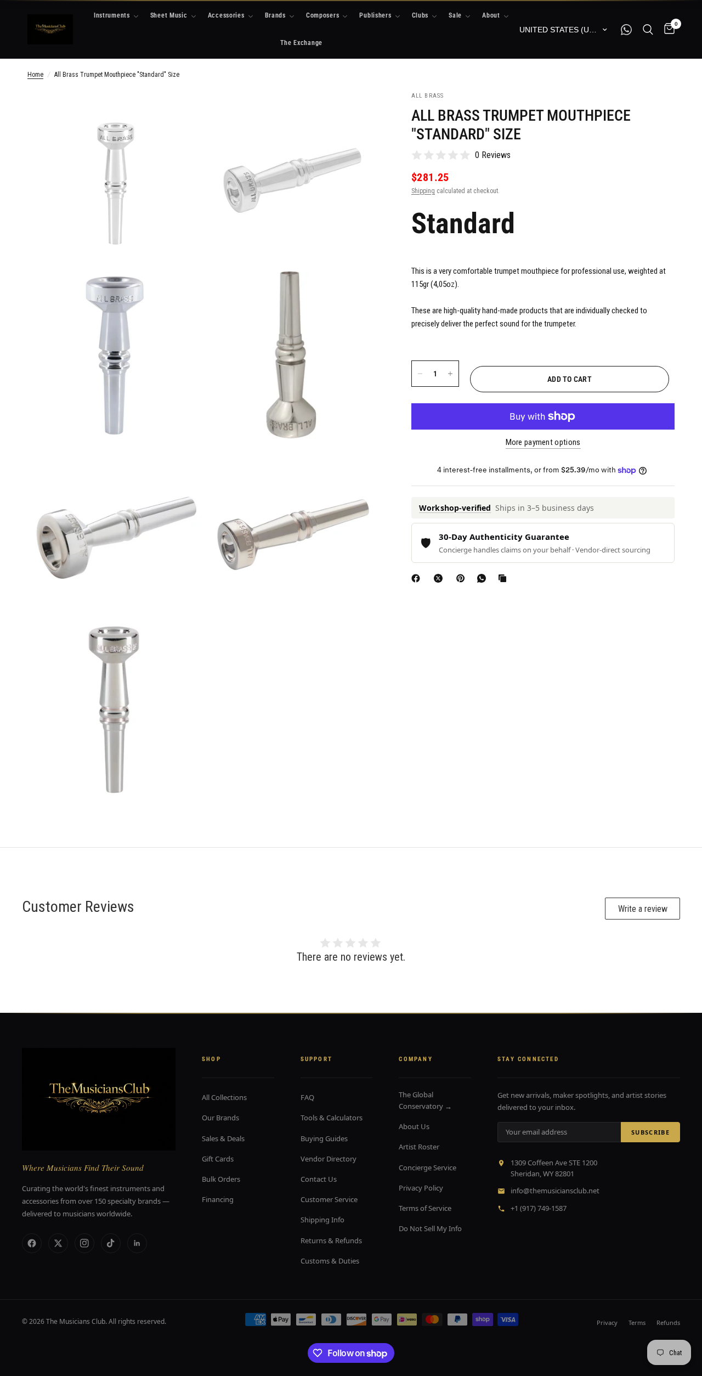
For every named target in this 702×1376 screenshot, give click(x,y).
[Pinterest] (462, 578)
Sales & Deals (223, 1138)
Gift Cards (218, 1159)
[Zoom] (179, 114)
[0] (667, 29)
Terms (637, 1322)
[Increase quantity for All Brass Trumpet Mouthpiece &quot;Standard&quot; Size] (450, 373)
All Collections (224, 1097)
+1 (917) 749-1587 (539, 1208)
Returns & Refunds (331, 1240)
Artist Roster (419, 1147)
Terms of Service (425, 1208)
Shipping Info (322, 1220)
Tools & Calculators (332, 1118)
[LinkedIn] (137, 1243)
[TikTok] (111, 1243)
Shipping (423, 191)
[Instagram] (84, 1243)
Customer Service (329, 1199)
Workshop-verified (455, 508)
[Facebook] (417, 578)
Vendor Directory (328, 1159)
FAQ (307, 1097)
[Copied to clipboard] (504, 578)
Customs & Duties (330, 1261)
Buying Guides (324, 1138)
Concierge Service (427, 1167)
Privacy (607, 1322)
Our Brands (220, 1118)
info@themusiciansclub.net (555, 1190)
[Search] (648, 29)
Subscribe (650, 1132)
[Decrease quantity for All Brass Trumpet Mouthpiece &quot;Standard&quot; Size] (420, 373)
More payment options (543, 442)
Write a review (642, 909)
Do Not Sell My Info (430, 1228)
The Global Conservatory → (425, 1100)
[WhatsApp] (483, 578)
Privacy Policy (421, 1188)
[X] (440, 578)
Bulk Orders (221, 1179)
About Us (414, 1126)
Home (35, 74)
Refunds (668, 1322)
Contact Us (319, 1179)
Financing (218, 1199)
